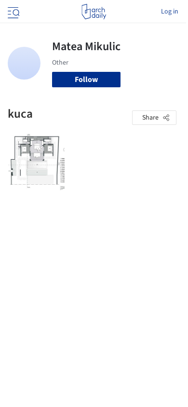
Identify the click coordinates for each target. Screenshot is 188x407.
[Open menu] (12, 11)
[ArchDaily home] (93, 11)
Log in (169, 11)
